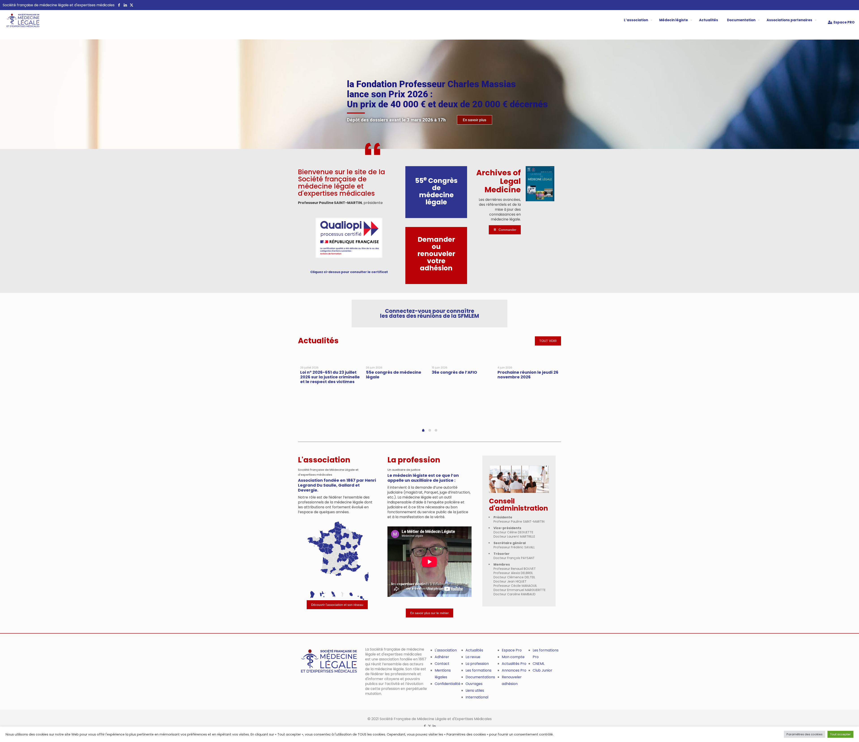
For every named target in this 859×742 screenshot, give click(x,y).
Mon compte (513, 656)
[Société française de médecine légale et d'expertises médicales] (19, 24)
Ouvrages (474, 683)
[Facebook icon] (425, 726)
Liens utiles (475, 690)
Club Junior (542, 670)
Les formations (478, 670)
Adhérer (442, 656)
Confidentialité (447, 683)
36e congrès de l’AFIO (454, 372)
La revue (473, 656)
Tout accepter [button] (840, 734)
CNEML (538, 663)
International (477, 697)
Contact (442, 663)
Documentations (480, 677)
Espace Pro (512, 650)
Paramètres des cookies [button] (805, 734)
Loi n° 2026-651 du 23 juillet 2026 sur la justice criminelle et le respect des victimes (330, 376)
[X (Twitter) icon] (429, 726)
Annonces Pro (514, 670)
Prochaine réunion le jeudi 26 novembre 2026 (528, 374)
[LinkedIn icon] (434, 726)
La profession (477, 663)
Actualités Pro (514, 663)
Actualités (474, 650)
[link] (349, 238)
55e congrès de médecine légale (393, 374)
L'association (446, 650)
